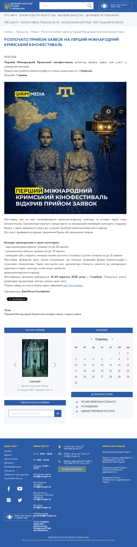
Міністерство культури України (116, 452)
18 (84, 371)
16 (128, 365)
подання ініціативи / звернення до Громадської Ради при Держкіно (42, 526)
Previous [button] (15, 365)
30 (128, 376)
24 (76, 376)
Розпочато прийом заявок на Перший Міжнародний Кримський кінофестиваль (83, 32)
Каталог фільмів (35, 330)
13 (102, 365)
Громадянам (89, 406)
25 (84, 376)
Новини (35, 32)
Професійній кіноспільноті (98, 402)
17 (76, 371)
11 (84, 365)
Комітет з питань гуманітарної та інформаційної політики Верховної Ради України (117, 460)
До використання (102, 394)
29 (119, 376)
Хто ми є (10, 15)
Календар (102, 330)
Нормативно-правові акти (40, 22)
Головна (8, 32)
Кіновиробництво (12, 467)
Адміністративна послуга (98, 411)
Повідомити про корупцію (16, 475)
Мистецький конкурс (108, 22)
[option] (35, 367)
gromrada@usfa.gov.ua (44, 516)
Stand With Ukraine (13, 479)
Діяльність (9, 463)
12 (93, 365)
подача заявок (73, 314)
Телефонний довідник (72, 469)
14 (110, 365)
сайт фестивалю (73, 285)
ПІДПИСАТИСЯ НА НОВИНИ (35, 403)
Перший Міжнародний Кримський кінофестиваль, (34, 314)
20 (102, 371)
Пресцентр (11, 22)
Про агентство (10, 459)
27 (102, 376)
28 (110, 376)
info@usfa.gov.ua (42, 476)
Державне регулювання (102, 15)
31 (76, 382)
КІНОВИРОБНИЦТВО (71, 15)
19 (93, 371)
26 (93, 376)
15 (119, 365)
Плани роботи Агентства (37, 15)
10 (76, 365)
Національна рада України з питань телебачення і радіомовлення (114, 470)
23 (128, 371)
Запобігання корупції (76, 22)
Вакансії (8, 455)
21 (110, 371)
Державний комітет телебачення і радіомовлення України (116, 480)
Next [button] (55, 365)
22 (119, 371)
